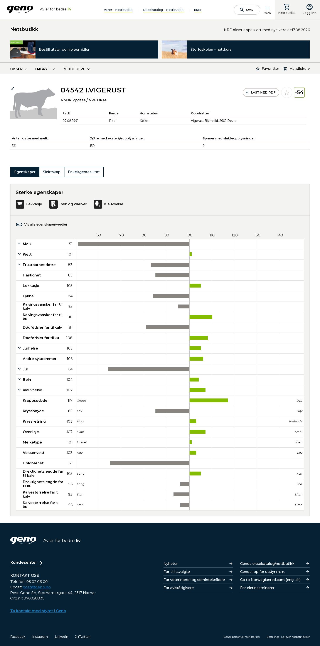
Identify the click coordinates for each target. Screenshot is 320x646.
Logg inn (310, 13)
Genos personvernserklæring (242, 636)
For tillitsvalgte (176, 572)
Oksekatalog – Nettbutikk (163, 10)
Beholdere (74, 69)
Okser (16, 69)
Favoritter (270, 69)
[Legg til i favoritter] (286, 92)
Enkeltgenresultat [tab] (84, 172)
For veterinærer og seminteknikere (194, 580)
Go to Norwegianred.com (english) (270, 580)
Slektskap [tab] (52, 172)
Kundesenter (23, 562)
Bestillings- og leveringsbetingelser (288, 636)
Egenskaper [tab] (24, 172)
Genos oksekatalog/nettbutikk (267, 564)
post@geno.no (37, 587)
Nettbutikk (287, 13)
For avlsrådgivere (178, 588)
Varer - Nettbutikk (118, 10)
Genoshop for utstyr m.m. (262, 572)
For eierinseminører (257, 588)
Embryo (43, 69)
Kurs (197, 10)
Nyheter (170, 564)
